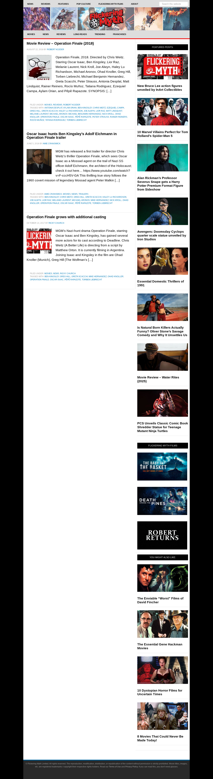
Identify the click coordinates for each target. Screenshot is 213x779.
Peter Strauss (100, 117)
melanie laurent (39, 114)
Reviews (57, 105)
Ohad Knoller (115, 276)
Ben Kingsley (85, 108)
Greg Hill (35, 111)
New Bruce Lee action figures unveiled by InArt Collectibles (159, 87)
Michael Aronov (58, 114)
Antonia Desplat (53, 108)
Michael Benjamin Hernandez (84, 114)
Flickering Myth (106, 19)
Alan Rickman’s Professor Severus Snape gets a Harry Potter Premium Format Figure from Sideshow (160, 183)
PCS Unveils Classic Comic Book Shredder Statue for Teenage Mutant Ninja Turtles (162, 427)
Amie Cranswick (53, 194)
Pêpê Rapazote (83, 117)
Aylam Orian (70, 108)
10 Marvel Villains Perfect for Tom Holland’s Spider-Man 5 (162, 134)
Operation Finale (49, 117)
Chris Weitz (99, 108)
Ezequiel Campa (115, 108)
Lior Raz (100, 111)
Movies (48, 105)
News (75, 194)
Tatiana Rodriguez (55, 120)
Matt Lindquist (114, 111)
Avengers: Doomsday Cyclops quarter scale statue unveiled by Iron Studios (161, 235)
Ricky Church (68, 273)
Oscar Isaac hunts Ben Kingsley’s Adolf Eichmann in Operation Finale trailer (72, 136)
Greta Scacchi (50, 111)
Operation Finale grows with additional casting (66, 217)
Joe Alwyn (89, 111)
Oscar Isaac (67, 117)
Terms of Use (115, 767)
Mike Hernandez (100, 200)
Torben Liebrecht (77, 120)
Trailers (83, 194)
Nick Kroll (108, 114)
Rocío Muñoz (37, 120)
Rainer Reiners (118, 117)
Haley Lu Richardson (71, 111)
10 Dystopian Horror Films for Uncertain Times (159, 692)
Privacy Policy (131, 767)
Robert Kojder (71, 105)
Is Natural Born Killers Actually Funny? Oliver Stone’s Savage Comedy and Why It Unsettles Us (162, 331)
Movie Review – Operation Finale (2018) (60, 43)
